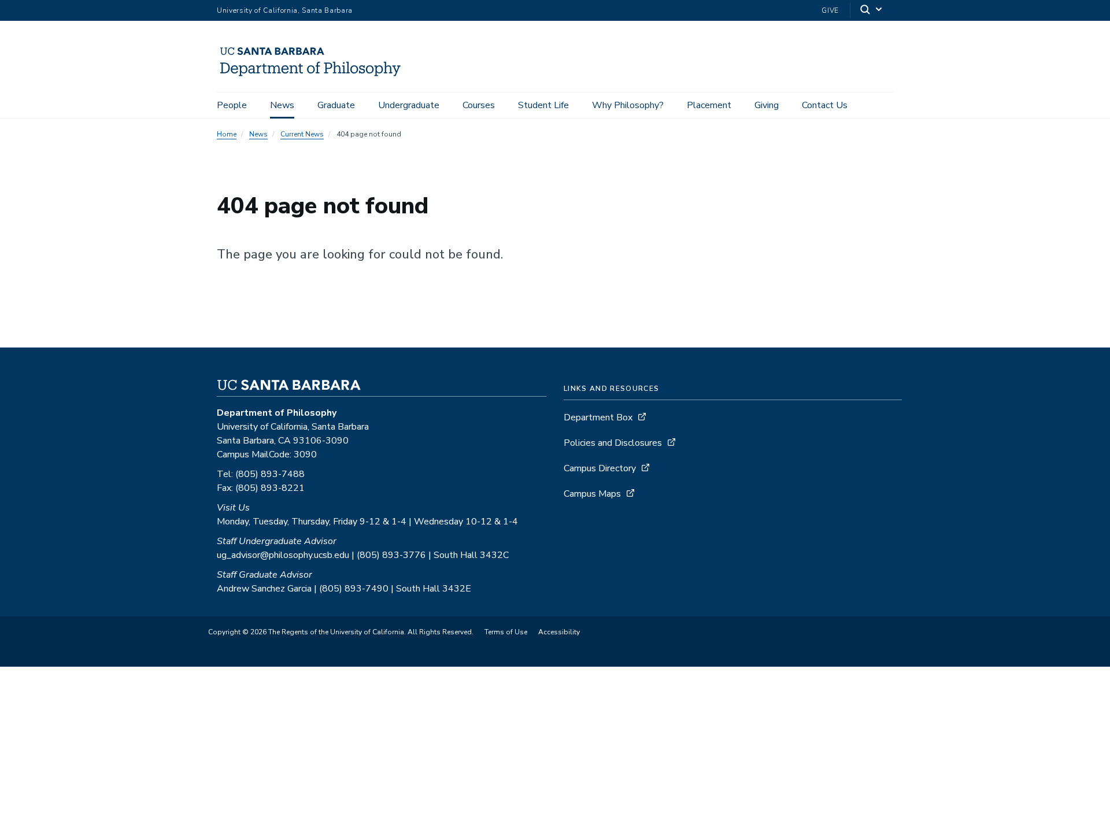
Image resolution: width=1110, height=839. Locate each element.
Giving (766, 105)
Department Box (598, 417)
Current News (302, 134)
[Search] (871, 11)
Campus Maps (592, 493)
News (282, 105)
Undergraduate (408, 105)
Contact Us (825, 105)
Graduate (336, 105)
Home (226, 134)
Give (830, 10)
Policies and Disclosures (613, 443)
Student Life (543, 105)
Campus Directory (600, 468)
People (232, 105)
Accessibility (559, 632)
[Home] (314, 75)
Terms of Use (505, 632)
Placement (709, 105)
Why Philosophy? (628, 105)
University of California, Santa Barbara (285, 10)
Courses (478, 105)
